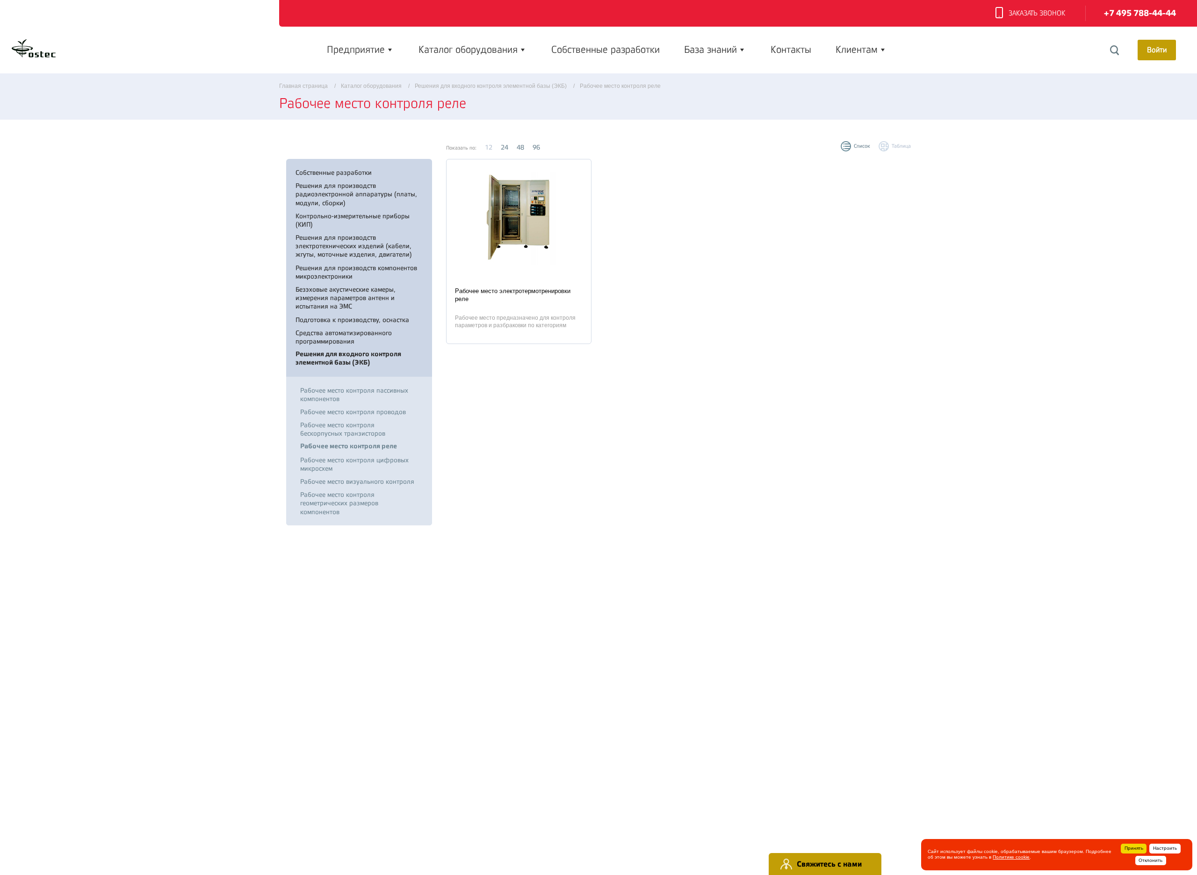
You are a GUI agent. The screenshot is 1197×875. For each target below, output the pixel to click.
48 (520, 147)
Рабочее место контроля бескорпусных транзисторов (342, 429)
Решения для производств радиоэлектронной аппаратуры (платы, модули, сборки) (356, 194)
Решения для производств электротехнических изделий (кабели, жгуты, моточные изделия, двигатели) (354, 246)
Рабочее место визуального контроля (357, 481)
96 (536, 147)
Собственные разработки (605, 49)
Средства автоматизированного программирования (344, 337)
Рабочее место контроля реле (348, 446)
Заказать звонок (1037, 13)
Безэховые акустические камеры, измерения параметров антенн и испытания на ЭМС (346, 298)
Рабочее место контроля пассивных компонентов (354, 394)
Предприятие (356, 49)
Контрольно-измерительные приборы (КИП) (353, 220)
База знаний (710, 49)
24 (504, 147)
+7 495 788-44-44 (1140, 13)
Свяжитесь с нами (829, 864)
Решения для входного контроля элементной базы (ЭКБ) (348, 358)
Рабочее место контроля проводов (353, 412)
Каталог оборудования (468, 49)
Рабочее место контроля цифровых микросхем (354, 464)
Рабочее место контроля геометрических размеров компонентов (339, 503)
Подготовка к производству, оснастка (352, 319)
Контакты (791, 49)
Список (862, 146)
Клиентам (857, 49)
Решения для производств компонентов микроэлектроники (356, 272)
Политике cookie (1011, 857)
